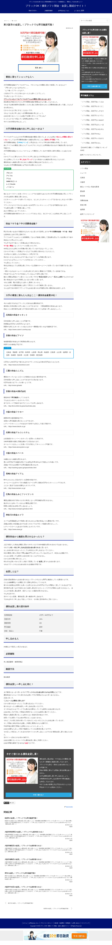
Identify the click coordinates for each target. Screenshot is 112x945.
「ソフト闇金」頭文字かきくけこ (92, 106)
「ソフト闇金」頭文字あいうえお (92, 102)
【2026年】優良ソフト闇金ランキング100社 (93, 149)
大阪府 (7, 802)
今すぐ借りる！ (38, 795)
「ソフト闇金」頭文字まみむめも (92, 129)
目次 (36, 68)
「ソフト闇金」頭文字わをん (90, 143)
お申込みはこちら (34, 923)
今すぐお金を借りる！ (95, 86)
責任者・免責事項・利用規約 (62, 923)
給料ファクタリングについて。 (91, 155)
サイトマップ (85, 923)
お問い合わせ (76, 923)
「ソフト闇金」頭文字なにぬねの (92, 120)
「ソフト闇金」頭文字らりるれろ (92, 138)
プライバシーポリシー (46, 923)
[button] (107, 21)
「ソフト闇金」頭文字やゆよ (90, 134)
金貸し (13, 802)
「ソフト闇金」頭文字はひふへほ (92, 125)
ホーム (25, 923)
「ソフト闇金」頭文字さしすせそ (92, 111)
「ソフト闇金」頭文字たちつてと (92, 115)
